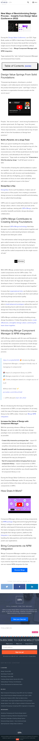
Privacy (21, 739)
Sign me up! (19, 652)
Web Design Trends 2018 (7, 676)
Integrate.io (5, 535)
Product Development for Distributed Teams (11, 684)
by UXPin (10, 2)
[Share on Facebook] (19, 586)
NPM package (8, 522)
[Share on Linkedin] (32, 586)
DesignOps (5, 190)
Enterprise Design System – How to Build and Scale (13, 721)
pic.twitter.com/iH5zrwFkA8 (12, 392)
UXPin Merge (26, 208)
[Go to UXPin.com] (19, 733)
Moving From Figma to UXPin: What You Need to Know (14, 698)
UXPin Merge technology (18, 226)
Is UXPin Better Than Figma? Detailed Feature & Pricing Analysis (16, 700)
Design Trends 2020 (6, 671)
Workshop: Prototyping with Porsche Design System (13, 713)
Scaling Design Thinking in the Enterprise (11, 681)
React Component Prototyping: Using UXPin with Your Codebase (16, 692)
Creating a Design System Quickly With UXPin (12, 679)
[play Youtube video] (19, 107)
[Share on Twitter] (7, 586)
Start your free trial (19, 619)
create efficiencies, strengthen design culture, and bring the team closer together (19, 322)
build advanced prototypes (15, 304)
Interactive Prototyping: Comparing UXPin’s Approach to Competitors (18, 706)
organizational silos (16, 291)
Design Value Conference (17, 37)
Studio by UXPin (4, 2)
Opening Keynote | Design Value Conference (12, 723)
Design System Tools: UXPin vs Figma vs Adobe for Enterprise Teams (18, 703)
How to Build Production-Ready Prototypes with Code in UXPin (16, 695)
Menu (36, 2)
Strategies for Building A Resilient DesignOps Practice (14, 715)
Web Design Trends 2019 (7, 674)
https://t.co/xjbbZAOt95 (11, 360)
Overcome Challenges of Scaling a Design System (13, 718)
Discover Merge (19, 570)
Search (28, 2)
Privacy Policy (32, 656)
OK (17, 739)
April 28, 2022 (21, 398)
